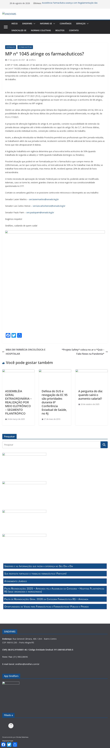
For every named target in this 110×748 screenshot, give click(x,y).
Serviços (81, 23)
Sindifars (27, 23)
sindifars (32, 60)
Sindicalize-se (18, 30)
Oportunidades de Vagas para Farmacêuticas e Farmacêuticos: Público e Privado (46, 606)
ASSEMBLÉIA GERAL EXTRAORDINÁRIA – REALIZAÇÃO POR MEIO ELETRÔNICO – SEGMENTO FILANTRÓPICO (18, 402)
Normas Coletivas (41, 30)
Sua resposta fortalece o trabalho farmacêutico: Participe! (35, 573)
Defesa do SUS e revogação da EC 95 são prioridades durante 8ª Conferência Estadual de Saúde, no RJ (54, 402)
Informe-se (46, 23)
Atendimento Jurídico (15, 581)
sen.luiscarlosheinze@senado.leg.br (49, 206)
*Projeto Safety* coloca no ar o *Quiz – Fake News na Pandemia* (83, 351)
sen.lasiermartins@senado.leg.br (44, 199)
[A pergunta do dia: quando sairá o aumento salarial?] (91, 371)
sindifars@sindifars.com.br (27, 664)
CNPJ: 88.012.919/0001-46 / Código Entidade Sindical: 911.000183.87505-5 (37, 649)
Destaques (10, 47)
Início (14, 23)
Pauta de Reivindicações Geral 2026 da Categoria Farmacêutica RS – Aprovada (46, 599)
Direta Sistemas (22, 737)
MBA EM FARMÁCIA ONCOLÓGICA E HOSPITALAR (25, 351)
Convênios (65, 23)
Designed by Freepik (7, 741)
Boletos (59, 30)
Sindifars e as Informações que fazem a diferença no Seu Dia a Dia (38, 566)
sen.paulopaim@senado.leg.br (40, 212)
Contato (74, 30)
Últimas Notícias (25, 47)
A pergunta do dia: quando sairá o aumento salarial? (90, 394)
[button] (33, 24)
